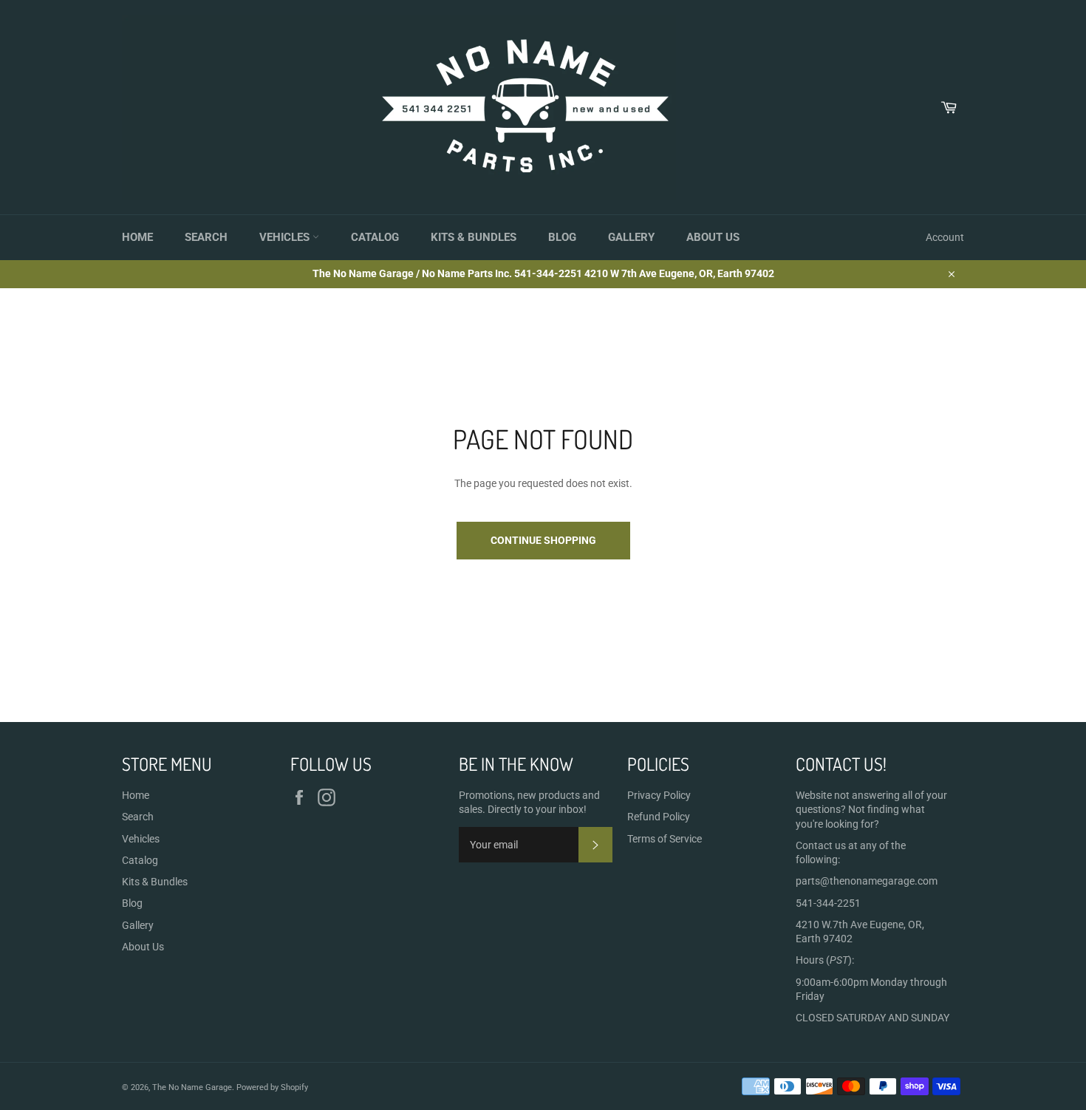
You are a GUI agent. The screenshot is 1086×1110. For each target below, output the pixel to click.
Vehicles (286, 237)
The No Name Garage (192, 1087)
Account (945, 237)
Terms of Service (664, 839)
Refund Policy (658, 817)
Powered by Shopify (272, 1087)
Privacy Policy (659, 795)
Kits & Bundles (473, 237)
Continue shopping (543, 540)
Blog (562, 237)
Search (206, 237)
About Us (713, 237)
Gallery (631, 237)
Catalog (375, 237)
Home (137, 237)
